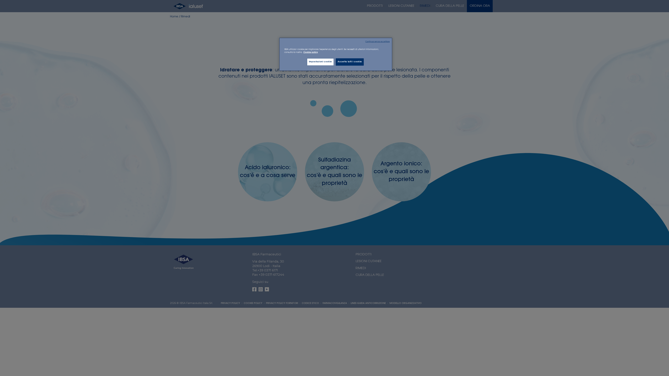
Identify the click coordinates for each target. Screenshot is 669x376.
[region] (335, 54)
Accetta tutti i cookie (350, 62)
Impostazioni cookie (320, 62)
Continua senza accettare (377, 42)
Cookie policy (310, 52)
